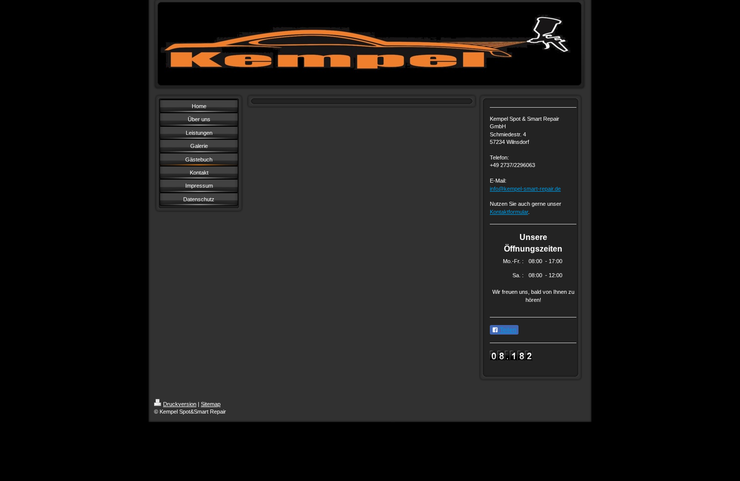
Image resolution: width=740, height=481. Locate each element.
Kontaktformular (509, 212)
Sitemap (210, 404)
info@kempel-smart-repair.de (525, 189)
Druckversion (179, 404)
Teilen (507, 330)
